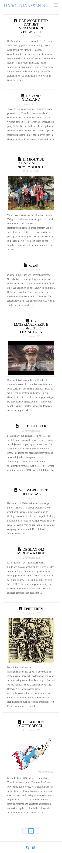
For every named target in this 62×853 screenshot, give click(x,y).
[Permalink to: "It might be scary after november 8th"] (31, 193)
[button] (56, 5)
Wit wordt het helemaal (33, 492)
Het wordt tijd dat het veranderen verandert (33, 26)
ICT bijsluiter (33, 426)
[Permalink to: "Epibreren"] (31, 640)
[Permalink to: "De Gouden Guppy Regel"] (31, 754)
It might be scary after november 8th (31, 163)
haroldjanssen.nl (26, 6)
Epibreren (33, 609)
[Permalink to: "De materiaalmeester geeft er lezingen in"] (31, 358)
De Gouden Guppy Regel (31, 724)
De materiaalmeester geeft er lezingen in (31, 326)
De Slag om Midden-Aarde (31, 551)
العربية (33, 265)
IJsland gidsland (31, 97)
